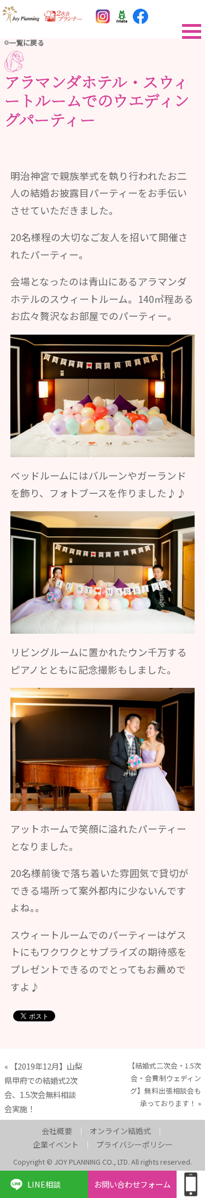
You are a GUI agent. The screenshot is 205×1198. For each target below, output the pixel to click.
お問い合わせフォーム (132, 1184)
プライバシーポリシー (134, 1144)
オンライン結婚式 (120, 1130)
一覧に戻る (26, 42)
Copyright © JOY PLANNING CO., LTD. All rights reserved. (102, 1161)
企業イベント (56, 1144)
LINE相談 (44, 1184)
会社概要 (57, 1130)
